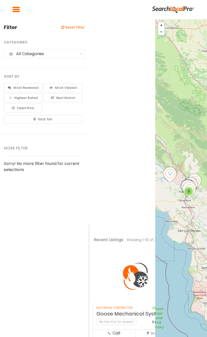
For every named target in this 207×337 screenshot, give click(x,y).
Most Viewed (65, 87)
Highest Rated (25, 97)
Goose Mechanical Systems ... (134, 313)
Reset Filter (74, 27)
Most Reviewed (25, 87)
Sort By (11, 76)
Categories (15, 42)
